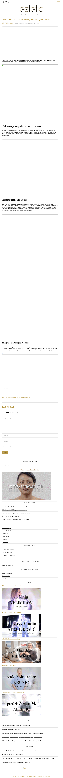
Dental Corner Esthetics (7, 573)
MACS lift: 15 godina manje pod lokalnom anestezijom (16, 397)
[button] (58, 3)
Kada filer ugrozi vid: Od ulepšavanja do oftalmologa (14, 510)
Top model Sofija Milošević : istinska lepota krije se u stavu (16, 725)
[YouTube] (6, 2)
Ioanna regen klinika (7, 552)
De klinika (5, 533)
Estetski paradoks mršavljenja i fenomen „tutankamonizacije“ (16, 513)
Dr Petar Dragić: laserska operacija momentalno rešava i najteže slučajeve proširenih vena (22, 733)
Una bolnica (5, 542)
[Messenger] (5, 407)
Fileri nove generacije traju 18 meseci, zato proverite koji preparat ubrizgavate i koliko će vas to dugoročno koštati (28, 758)
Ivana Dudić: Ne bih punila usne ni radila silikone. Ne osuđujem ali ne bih (19, 750)
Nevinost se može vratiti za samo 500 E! (11, 729)
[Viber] (13, 407)
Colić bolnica (6, 536)
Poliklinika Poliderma (7, 565)
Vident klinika (6, 578)
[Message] (8, 407)
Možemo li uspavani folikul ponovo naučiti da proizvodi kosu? (16, 519)
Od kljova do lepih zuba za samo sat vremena (12, 754)
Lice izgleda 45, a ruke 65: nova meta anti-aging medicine (15, 506)
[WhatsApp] (10, 407)
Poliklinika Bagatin (6, 528)
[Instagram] (9, 2)
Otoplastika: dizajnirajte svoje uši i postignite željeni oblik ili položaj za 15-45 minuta (22, 737)
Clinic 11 (5, 539)
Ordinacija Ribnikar (7, 530)
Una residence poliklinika (9, 555)
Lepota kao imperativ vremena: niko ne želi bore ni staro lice (16, 762)
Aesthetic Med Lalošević (8, 549)
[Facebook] (4, 2)
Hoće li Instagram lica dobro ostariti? (10, 516)
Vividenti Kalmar (6, 576)
